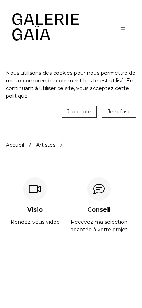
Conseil (99, 210)
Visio (35, 210)
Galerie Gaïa (46, 27)
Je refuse (119, 111)
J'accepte (79, 111)
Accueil (15, 145)
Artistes (45, 145)
